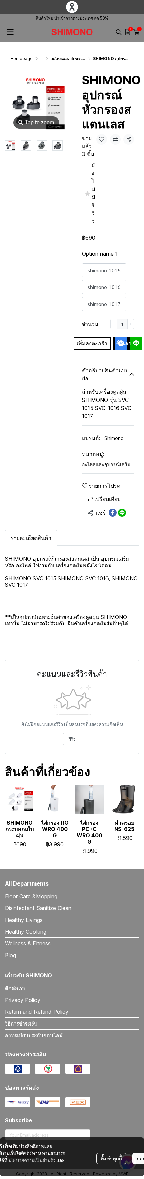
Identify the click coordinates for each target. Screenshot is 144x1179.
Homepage (21, 58)
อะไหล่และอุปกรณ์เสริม (69, 58)
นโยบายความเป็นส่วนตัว (32, 1160)
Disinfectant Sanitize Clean (38, 908)
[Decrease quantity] (114, 324)
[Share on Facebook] (113, 513)
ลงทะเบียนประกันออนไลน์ (34, 1035)
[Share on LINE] (122, 513)
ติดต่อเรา (15, 988)
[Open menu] (10, 32)
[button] (118, 32)
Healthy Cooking (25, 931)
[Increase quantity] (131, 324)
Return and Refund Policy (36, 1011)
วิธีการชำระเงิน (21, 1023)
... (41, 58)
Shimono (114, 438)
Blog (10, 955)
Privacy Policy (22, 1000)
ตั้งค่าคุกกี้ (111, 1158)
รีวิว (72, 739)
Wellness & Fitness (28, 943)
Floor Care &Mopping (31, 896)
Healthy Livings (24, 919)
